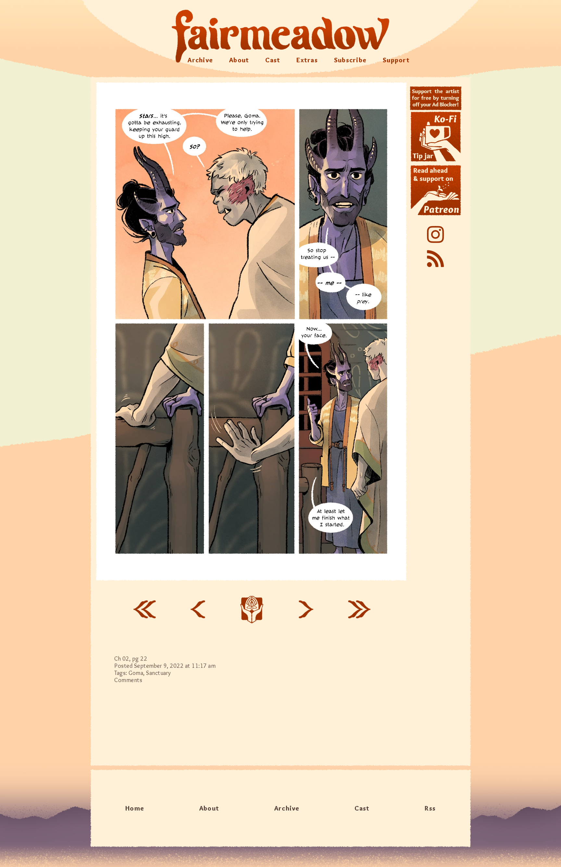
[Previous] (197, 609)
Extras (307, 60)
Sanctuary (158, 673)
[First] (144, 609)
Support (396, 60)
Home (134, 808)
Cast (272, 60)
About (239, 60)
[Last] (359, 609)
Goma (136, 673)
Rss (430, 808)
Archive (200, 60)
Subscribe (350, 60)
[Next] (306, 609)
